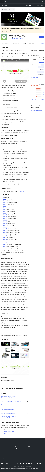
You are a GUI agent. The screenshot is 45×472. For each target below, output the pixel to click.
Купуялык (3, 448)
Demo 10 (5, 214)
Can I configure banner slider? (7, 409)
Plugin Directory (4, 5)
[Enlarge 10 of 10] (27, 360)
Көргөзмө (14, 441)
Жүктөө (41, 36)
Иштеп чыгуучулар (27, 446)
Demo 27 (5, 244)
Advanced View (34, 77)
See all (42, 99)
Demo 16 (5, 225)
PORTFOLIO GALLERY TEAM (18, 38)
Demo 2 (4, 200)
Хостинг (3, 446)
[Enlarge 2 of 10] (17, 343)
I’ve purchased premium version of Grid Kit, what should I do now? (8, 397)
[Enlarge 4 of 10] (8, 348)
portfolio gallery (40, 71)
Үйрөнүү (25, 441)
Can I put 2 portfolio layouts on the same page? (11, 401)
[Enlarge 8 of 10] (17, 354)
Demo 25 (5, 241)
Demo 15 (5, 223)
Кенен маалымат (6, 43)
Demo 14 (5, 221)
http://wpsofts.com (22, 191)
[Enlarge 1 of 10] (8, 343)
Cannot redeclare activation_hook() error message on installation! (9, 405)
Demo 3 (4, 202)
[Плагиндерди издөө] (13, 9)
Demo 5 (4, 206)
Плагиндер (14, 446)
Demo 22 (5, 235)
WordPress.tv (26, 448)
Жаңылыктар (4, 444)
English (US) (41, 62)
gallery (42, 64)
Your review (33, 99)
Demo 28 (5, 246)
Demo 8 (4, 211)
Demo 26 (5, 242)
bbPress (3, 456)
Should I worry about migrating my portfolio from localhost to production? (9, 417)
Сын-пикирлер (16, 43)
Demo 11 (5, 216)
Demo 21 (5, 234)
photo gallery (41, 67)
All (3, 197)
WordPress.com (5, 451)
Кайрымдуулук (38, 446)
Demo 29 (5, 248)
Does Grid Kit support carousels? (8, 413)
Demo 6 (4, 207)
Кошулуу (36, 441)
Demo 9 (4, 213)
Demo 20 (5, 232)
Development (31, 43)
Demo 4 (4, 204)
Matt (2, 454)
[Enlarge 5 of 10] (17, 348)
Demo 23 (5, 237)
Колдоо (42, 43)
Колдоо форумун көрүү (36, 110)
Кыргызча (6, 463)
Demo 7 (4, 209)
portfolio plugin (40, 74)
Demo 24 (5, 239)
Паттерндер (15, 448)
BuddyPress (4, 458)
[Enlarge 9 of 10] (27, 354)
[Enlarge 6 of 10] (27, 348)
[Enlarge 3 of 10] (27, 343)
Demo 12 (5, 218)
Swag (36, 448)
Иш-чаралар (37, 444)
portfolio (41, 69)
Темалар (14, 444)
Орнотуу (24, 43)
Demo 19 (5, 230)
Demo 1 (4, 199)
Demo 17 (5, 227)
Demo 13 (5, 220)
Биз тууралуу (4, 441)
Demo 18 (5, 228)
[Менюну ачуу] (43, 2)
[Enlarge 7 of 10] (8, 354)
